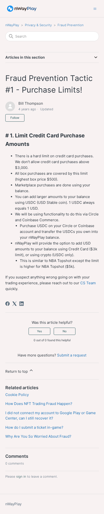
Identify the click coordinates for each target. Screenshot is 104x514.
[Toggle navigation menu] (95, 8)
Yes (39, 331)
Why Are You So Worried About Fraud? (38, 436)
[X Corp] (14, 303)
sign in (21, 476)
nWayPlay (12, 25)
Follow (14, 117)
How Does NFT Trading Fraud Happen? (38, 403)
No (65, 331)
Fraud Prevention (71, 25)
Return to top (17, 371)
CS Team (88, 283)
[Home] (21, 8)
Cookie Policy (17, 394)
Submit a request (71, 355)
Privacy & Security (38, 25)
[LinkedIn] (21, 303)
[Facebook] (7, 303)
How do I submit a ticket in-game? (34, 427)
